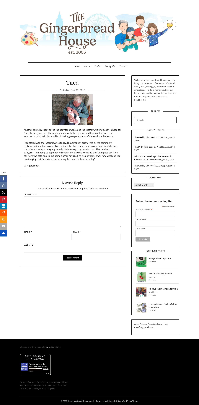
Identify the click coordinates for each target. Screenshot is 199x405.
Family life (110, 66)
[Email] (3, 226)
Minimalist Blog (114, 401)
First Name (141, 219)
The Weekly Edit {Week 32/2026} (149, 165)
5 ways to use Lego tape (160, 258)
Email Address (144, 209)
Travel (122, 66)
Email (77, 232)
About (87, 66)
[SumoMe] (3, 233)
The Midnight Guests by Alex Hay (149, 146)
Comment (30, 194)
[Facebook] (3, 178)
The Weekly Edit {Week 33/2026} (149, 137)
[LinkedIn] (3, 206)
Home (76, 66)
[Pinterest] (3, 199)
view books (46, 374)
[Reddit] (3, 212)
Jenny (48, 347)
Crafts (97, 66)
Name (28, 232)
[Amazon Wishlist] (3, 219)
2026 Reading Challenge (35, 357)
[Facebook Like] (3, 185)
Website (28, 244)
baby (36, 165)
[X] (3, 192)
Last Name (141, 229)
